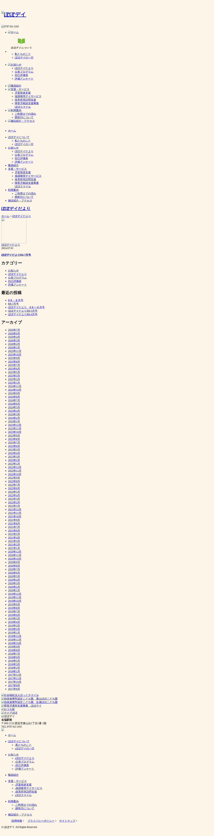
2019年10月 (14, 601)
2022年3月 (14, 498)
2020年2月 (14, 586)
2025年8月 (14, 361)
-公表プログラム (24, 761)
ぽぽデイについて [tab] (18, 137)
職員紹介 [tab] (13, 165)
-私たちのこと (23, 744)
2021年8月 (14, 523)
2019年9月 (14, 604)
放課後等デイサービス (28, 96)
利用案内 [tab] (13, 190)
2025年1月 (14, 382)
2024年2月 (14, 417)
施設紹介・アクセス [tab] (20, 200)
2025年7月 (14, 365)
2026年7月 (14, 330)
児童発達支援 (23, 92)
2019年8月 (14, 608)
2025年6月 (14, 368)
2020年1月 (14, 590)
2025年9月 (14, 358)
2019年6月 (14, 615)
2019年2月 (14, 629)
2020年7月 (14, 569)
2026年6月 (14, 333)
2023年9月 (14, 435)
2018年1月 (14, 671)
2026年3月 (14, 340)
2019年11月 (14, 597)
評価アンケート (24, 78)
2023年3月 (14, 456)
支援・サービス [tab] (17, 168)
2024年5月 (14, 407)
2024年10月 (14, 389)
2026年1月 (14, 347)
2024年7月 (14, 400)
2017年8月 (14, 689)
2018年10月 (14, 643)
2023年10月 (14, 432)
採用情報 (16, 820)
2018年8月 (14, 650)
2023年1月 (14, 463)
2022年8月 (14, 481)
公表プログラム (24, 71)
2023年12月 (14, 425)
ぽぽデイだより (24, 68)
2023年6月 (14, 446)
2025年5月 (14, 372)
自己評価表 (21, 75)
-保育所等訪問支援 (26, 791)
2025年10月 (14, 354)
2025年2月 (14, 379)
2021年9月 (14, 520)
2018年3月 (14, 664)
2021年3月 (14, 541)
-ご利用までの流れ (26, 804)
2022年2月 (14, 502)
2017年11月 (14, 678)
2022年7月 (14, 484)
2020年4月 (14, 579)
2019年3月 (14, 625)
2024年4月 (14, 410)
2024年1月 (14, 421)
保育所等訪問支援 (25, 99)
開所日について (24, 117)
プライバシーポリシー (41, 820)
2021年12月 (14, 509)
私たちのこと (23, 54)
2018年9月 (14, 646)
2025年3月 (14, 375)
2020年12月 (14, 551)
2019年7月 (14, 611)
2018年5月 (14, 660)
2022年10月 (14, 474)
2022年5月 (14, 491)
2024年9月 (14, 393)
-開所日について (24, 808)
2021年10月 (14, 516)
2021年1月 (14, 548)
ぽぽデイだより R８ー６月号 (26, 307)
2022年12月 (14, 467)
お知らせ (13, 270)
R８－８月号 (15, 300)
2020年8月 (14, 565)
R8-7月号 (13, 303)
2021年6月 (14, 530)
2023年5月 (14, 449)
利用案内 (13, 801)
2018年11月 (14, 639)
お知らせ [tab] (13, 147)
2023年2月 (14, 460)
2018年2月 (14, 667)
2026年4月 (14, 337)
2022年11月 (14, 470)
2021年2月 (14, 544)
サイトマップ (67, 820)
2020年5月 (14, 576)
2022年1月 (14, 505)
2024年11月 (14, 386)
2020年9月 (14, 562)
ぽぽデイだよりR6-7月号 (16, 254)
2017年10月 (14, 681)
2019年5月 (14, 618)
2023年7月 (14, 442)
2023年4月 (14, 453)
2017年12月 (14, 674)
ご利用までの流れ (25, 113)
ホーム (5, 216)
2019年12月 (14, 593)
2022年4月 (14, 495)
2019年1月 (14, 632)
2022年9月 (14, 477)
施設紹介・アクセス (20, 814)
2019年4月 (14, 622)
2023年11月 (14, 428)
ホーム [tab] (12, 130)
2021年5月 (14, 534)
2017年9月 (14, 685)
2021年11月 (14, 513)
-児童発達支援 (23, 784)
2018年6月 (14, 657)
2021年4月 (14, 537)
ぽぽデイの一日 (24, 57)
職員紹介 (13, 774)
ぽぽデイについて (18, 741)
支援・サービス (17, 781)
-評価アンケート (24, 768)
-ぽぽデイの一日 (24, 748)
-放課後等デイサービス (28, 788)
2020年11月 (14, 555)
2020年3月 (14, 583)
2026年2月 (14, 344)
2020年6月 (14, 572)
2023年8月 (14, 439)
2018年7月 (14, 653)
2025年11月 (14, 351)
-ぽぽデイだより (24, 758)
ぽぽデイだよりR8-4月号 (22, 314)
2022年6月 (14, 488)
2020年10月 (14, 558)
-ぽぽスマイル (23, 795)
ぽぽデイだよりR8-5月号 (22, 310)
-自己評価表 (22, 765)
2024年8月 (14, 396)
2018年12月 (14, 636)
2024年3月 (14, 414)
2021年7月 (14, 527)
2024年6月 (14, 403)
